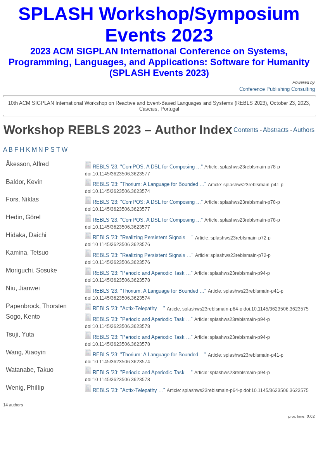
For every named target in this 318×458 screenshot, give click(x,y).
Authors (304, 130)
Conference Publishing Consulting (277, 89)
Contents (245, 130)
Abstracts (276, 130)
